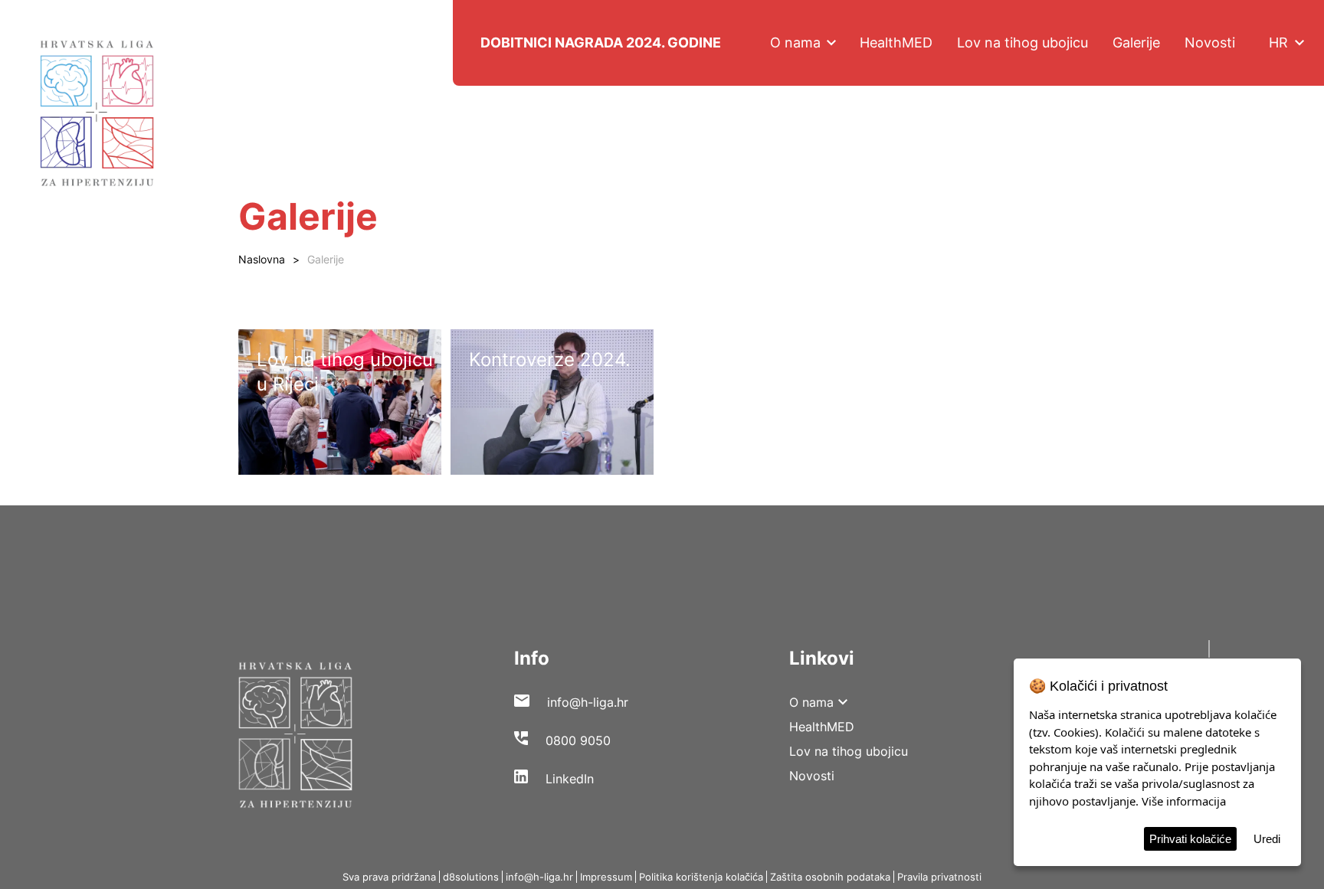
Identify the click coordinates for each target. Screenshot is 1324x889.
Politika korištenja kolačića (701, 877)
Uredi (1267, 838)
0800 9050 (578, 740)
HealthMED (896, 42)
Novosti (1210, 42)
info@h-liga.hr (587, 702)
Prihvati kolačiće (1190, 838)
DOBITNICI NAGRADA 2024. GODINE (600, 42)
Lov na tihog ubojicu (1022, 42)
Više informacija (1184, 801)
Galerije (1136, 42)
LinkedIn (570, 778)
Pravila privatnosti (939, 877)
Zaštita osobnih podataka (830, 877)
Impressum (606, 877)
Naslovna (261, 259)
